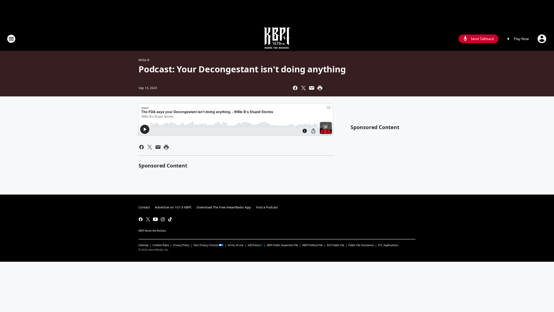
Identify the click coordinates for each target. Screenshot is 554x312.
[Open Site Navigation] (11, 38)
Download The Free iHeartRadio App (223, 207)
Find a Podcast (267, 207)
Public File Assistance (361, 245)
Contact (144, 207)
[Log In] (542, 38)
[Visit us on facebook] (140, 219)
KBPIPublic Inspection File (282, 245)
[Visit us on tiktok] (170, 219)
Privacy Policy (181, 245)
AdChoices (254, 245)
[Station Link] (277, 38)
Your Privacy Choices (205, 245)
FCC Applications (388, 245)
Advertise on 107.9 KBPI (173, 207)
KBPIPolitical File (312, 245)
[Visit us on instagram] (162, 219)
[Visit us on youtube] (155, 219)
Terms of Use (235, 245)
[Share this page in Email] (312, 88)
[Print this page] (320, 88)
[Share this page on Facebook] (295, 88)
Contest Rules (161, 245)
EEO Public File (335, 245)
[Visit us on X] (148, 219)
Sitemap (143, 245)
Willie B (143, 60)
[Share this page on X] (303, 88)
